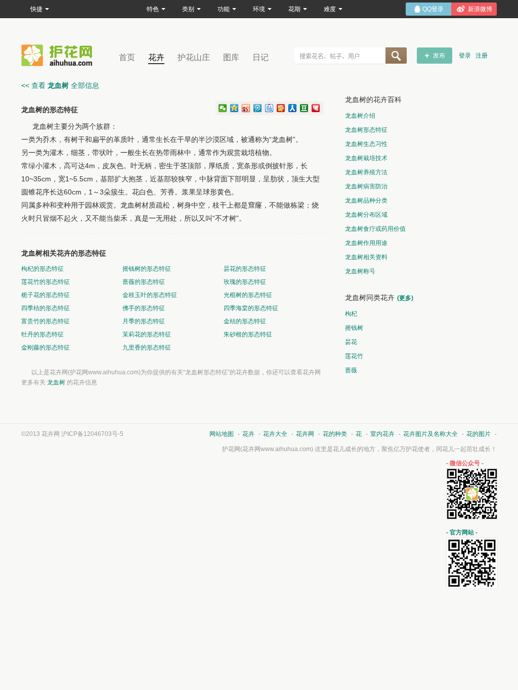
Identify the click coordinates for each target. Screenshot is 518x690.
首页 (127, 57)
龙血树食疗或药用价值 (375, 228)
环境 (259, 9)
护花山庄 (194, 57)
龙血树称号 (360, 271)
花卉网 (59, 55)
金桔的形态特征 (245, 321)
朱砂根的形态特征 (248, 334)
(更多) (405, 298)
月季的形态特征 (143, 321)
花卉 (156, 57)
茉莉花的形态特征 (146, 334)
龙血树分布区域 (366, 214)
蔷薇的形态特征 (143, 281)
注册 (482, 55)
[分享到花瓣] (316, 108)
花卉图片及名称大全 (430, 433)
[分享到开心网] (281, 108)
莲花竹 (354, 356)
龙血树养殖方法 (366, 172)
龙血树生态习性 (366, 143)
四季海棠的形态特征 (251, 308)
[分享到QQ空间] (234, 108)
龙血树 (56, 382)
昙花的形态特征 (245, 268)
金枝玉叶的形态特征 (149, 295)
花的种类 (335, 433)
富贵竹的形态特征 (45, 321)
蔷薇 (351, 370)
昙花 (351, 342)
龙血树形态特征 (366, 129)
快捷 (36, 9)
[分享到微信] (223, 108)
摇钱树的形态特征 (146, 268)
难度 (330, 9)
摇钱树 (354, 327)
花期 (294, 9)
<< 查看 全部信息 (60, 85)
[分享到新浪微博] (246, 108)
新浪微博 (480, 9)
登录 (465, 55)
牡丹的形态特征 (42, 334)
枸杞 (351, 313)
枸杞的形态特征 (42, 268)
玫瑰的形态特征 (245, 281)
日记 (260, 57)
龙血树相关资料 (366, 257)
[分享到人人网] (292, 108)
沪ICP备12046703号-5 (92, 433)
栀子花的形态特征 (45, 295)
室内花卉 (382, 433)
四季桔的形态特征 (45, 308)
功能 (224, 9)
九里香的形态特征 (146, 347)
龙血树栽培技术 (366, 158)
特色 (153, 9)
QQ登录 (433, 9)
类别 (188, 9)
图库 (231, 57)
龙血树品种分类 (366, 200)
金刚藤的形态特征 (45, 347)
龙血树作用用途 (366, 243)
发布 (439, 55)
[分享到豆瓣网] (304, 108)
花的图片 (478, 433)
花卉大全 (275, 433)
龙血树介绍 (360, 115)
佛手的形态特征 (143, 308)
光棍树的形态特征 (248, 295)
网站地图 (221, 433)
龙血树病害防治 (366, 186)
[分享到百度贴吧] (269, 108)
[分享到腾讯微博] (257, 108)
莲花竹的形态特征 (45, 281)
